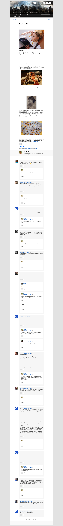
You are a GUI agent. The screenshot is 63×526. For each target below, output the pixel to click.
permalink (36, 148)
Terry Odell (21, 182)
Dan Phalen (21, 388)
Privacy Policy (37, 14)
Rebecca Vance (22, 501)
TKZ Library (28, 14)
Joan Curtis (21, 316)
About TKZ (17, 14)
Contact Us (32, 14)
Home (14, 14)
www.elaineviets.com (34, 141)
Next (49, 19)
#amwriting (26, 148)
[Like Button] (20, 144)
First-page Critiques (22, 14)
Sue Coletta (21, 511)
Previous (14, 19)
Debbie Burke (21, 161)
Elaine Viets (28, 25)
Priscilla (21, 252)
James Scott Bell (22, 273)
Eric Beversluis (22, 452)
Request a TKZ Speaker (17, 16)
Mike (20, 231)
